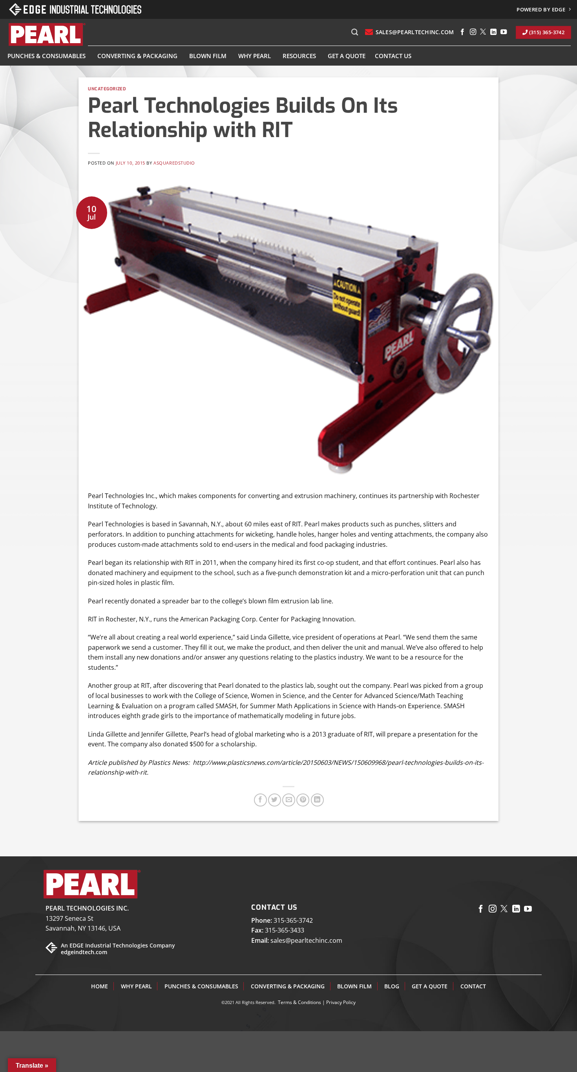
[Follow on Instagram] (473, 32)
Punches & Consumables (46, 56)
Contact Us (393, 56)
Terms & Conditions (299, 1002)
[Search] (354, 32)
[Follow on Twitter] (483, 32)
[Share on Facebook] (260, 799)
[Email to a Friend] (288, 799)
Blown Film (207, 56)
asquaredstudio (174, 163)
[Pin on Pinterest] (302, 799)
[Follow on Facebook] (462, 32)
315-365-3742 (293, 920)
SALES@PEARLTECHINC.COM (415, 32)
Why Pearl (254, 56)
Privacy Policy (341, 1002)
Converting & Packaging (137, 56)
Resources (299, 56)
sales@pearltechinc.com (306, 940)
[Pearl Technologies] (46, 34)
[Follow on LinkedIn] (493, 32)
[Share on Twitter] (274, 799)
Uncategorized (107, 89)
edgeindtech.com (84, 952)
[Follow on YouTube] (503, 32)
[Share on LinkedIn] (317, 799)
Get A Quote (346, 56)
